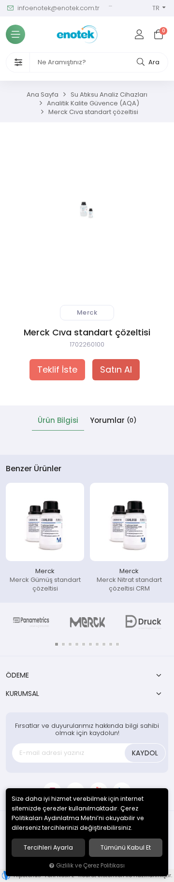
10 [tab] (117, 644)
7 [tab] (97, 644)
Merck (45, 571)
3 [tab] (70, 644)
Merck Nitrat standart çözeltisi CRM (129, 584)
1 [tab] (56, 644)
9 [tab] (111, 644)
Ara (153, 62)
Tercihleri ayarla (48, 848)
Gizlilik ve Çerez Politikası (90, 865)
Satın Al (116, 369)
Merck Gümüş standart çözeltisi (45, 584)
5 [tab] (84, 644)
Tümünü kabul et (126, 848)
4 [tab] (77, 644)
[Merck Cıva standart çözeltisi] (87, 209)
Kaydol (145, 753)
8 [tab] (104, 644)
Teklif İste (57, 369)
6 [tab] (90, 644)
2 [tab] (63, 644)
